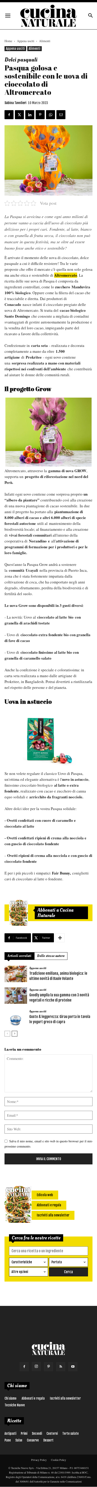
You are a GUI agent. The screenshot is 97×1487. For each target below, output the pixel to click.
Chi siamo (10, 1398)
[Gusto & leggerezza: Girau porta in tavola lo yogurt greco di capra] (16, 1017)
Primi (24, 1433)
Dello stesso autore (51, 956)
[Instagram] (36, 1366)
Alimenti (44, 41)
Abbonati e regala (33, 1398)
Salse (18, 1440)
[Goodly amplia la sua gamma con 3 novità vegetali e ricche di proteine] (16, 995)
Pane (8, 1440)
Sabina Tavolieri (15, 103)
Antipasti (10, 1433)
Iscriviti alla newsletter (65, 1398)
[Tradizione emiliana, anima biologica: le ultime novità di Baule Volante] (16, 974)
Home (8, 41)
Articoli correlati (19, 956)
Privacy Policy (39, 1460)
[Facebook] (24, 1366)
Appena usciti (25, 41)
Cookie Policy (58, 1460)
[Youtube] (72, 1366)
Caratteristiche (22, 1262)
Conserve (33, 1440)
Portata (56, 1262)
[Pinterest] (48, 1366)
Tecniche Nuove (15, 1405)
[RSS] (60, 1366)
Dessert (48, 1440)
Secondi (37, 1433)
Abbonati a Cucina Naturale (55, 913)
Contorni (52, 1433)
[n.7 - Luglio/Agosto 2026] (18, 913)
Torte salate (70, 1433)
